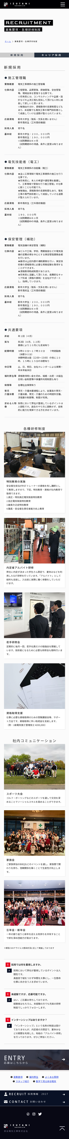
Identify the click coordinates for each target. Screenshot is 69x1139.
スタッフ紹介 (22, 1081)
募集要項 (17, 1077)
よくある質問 (51, 1077)
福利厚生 (33, 1077)
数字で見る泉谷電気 (46, 1081)
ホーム (8, 41)
